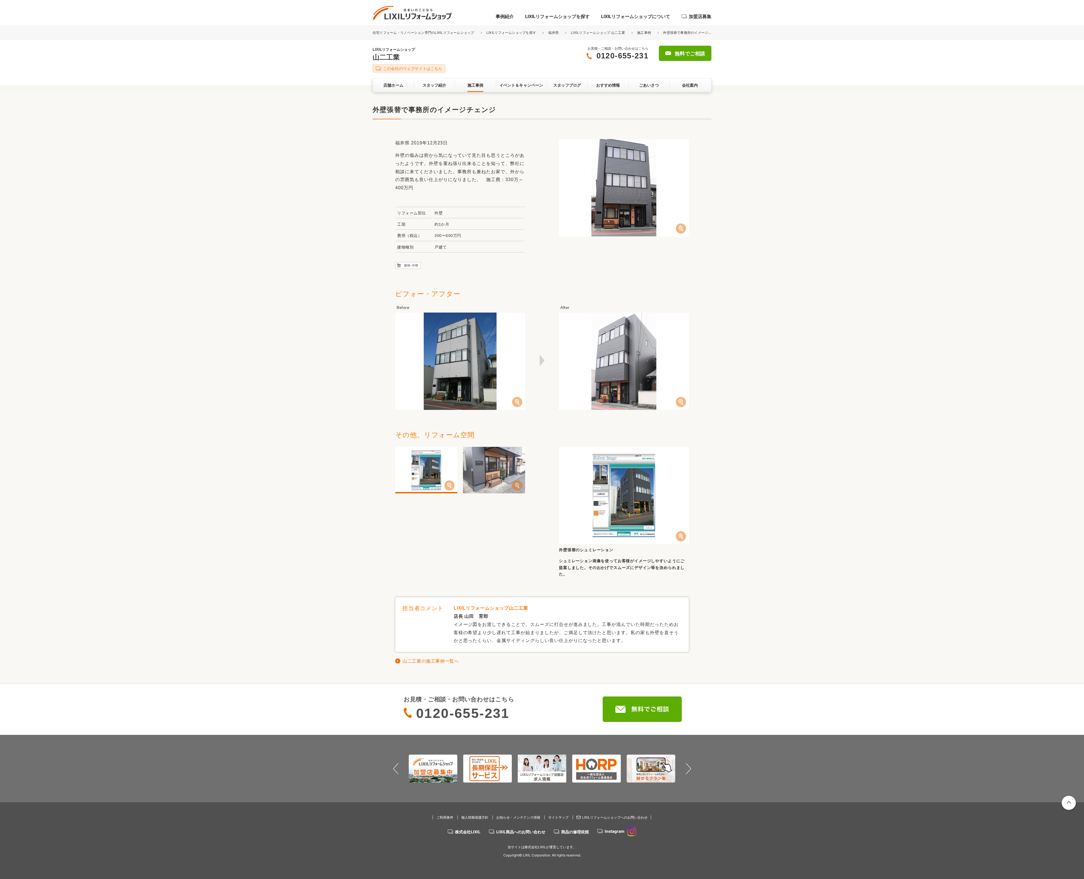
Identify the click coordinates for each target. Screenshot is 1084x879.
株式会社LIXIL (467, 831)
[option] (433, 768)
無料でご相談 (690, 53)
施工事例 (644, 32)
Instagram (614, 831)
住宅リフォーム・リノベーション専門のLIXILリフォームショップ (424, 32)
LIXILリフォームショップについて (635, 16)
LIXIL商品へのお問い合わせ (520, 831)
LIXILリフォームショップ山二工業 (491, 608)
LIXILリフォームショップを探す (557, 16)
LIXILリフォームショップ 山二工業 (598, 32)
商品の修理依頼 (575, 831)
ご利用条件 (444, 817)
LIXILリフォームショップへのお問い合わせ (615, 817)
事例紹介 (505, 16)
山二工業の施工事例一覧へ (431, 661)
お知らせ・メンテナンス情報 (518, 817)
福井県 (553, 32)
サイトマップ (558, 817)
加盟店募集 (700, 16)
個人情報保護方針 (474, 817)
